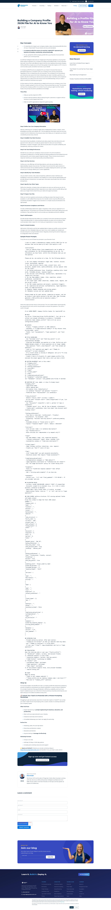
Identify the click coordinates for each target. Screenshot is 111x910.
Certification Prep (45, 891)
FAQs (80, 896)
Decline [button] (76, 907)
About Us (81, 884)
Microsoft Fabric (70, 891)
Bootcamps (44, 886)
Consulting (41, 5)
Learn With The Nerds (46, 893)
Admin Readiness (57, 893)
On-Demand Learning (46, 884)
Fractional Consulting (58, 886)
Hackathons (56, 891)
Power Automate (70, 889)
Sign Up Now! (82, 50)
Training (49, 5)
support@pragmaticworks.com (29, 894)
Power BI (69, 884)
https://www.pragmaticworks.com (29, 750)
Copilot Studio (70, 893)
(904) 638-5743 (91, 1)
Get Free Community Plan (42, 760)
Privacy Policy (62, 901)
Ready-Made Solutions (59, 896)
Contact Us (81, 94)
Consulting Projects (58, 884)
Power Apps (69, 886)
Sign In (90, 5)
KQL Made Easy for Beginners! (78, 74)
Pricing (75, 5)
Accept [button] (72, 907)
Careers (80, 891)
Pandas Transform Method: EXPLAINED (80, 79)
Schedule (56, 5)
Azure (68, 896)
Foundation (81, 889)
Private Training (45, 889)
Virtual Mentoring (58, 889)
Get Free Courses (84, 874)
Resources (64, 5)
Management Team (83, 886)
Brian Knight (23, 26)
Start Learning (83, 5)
